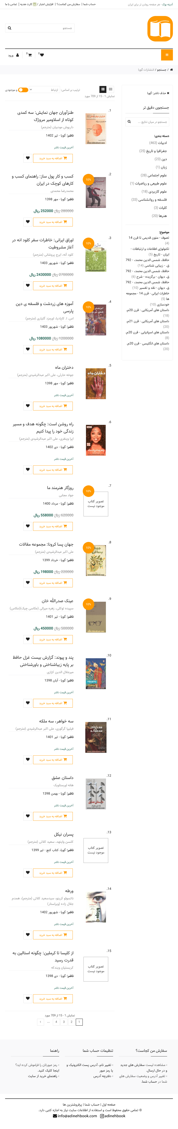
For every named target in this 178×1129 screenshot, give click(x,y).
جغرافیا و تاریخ (153, 151)
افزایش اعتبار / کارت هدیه (36, 4)
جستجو (161, 69)
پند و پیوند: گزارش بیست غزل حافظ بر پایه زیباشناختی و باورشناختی (43, 661)
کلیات (160, 208)
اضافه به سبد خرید (50, 158)
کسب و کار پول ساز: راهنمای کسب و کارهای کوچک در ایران (42, 180)
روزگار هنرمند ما (60, 487)
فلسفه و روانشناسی (149, 200)
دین (161, 159)
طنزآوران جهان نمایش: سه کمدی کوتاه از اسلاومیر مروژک (45, 116)
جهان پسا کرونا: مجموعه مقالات (46, 544)
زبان (161, 167)
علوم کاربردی (154, 191)
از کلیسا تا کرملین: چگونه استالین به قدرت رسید (43, 956)
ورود (11, 55)
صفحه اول (108, 1104)
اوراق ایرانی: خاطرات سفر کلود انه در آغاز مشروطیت (42, 243)
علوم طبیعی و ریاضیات (148, 183)
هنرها (159, 216)
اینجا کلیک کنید (48, 1070)
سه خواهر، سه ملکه (56, 721)
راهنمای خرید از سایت (42, 1076)
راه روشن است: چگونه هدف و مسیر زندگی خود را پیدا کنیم (43, 427)
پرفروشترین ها (72, 1104)
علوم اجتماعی (154, 175)
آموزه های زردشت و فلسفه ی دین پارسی (44, 307)
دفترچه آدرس (102, 1076)
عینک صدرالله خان (57, 600)
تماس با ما (11, 4)
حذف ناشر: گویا (157, 93)
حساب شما (89, 4)
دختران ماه (64, 367)
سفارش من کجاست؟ (68, 4)
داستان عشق (62, 777)
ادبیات (158, 143)
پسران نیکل (63, 834)
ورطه (69, 890)
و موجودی (11, 89)
